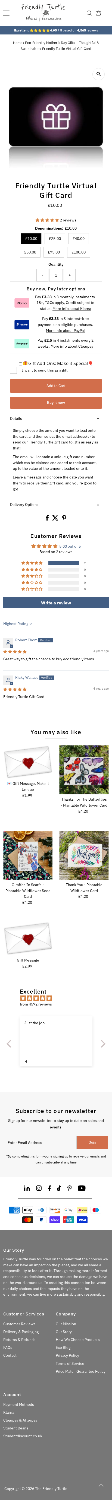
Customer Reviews (19, 1323)
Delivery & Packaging (21, 1331)
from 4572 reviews (36, 1004)
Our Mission (66, 1323)
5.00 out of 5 (70, 546)
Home (17, 42)
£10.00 (31, 238)
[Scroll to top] (101, 1485)
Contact (10, 1355)
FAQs (7, 1347)
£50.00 (30, 252)
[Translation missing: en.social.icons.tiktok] (59, 1189)
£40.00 (79, 238)
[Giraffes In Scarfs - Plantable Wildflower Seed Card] (27, 855)
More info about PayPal (65, 330)
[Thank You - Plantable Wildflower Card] (83, 855)
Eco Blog (63, 1347)
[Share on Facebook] (47, 519)
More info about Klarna (71, 308)
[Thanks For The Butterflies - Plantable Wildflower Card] (83, 769)
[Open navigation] (6, 13)
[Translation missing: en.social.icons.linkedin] (27, 1189)
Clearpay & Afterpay (20, 1420)
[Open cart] (98, 13)
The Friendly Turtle (51, 1488)
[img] (15, 651)
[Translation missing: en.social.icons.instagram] (39, 1189)
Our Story (64, 1331)
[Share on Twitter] (55, 519)
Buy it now (56, 402)
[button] (48, 220)
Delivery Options (24, 504)
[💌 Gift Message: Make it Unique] (27, 762)
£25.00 (55, 238)
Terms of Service (70, 1363)
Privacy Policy (67, 1355)
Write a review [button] (56, 602)
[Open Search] (89, 13)
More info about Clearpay (72, 346)
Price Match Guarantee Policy (80, 1371)
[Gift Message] (27, 938)
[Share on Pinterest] (64, 519)
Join (92, 1142)
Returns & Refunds (19, 1339)
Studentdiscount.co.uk (22, 1436)
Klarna (8, 1412)
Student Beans (15, 1428)
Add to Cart (56, 385)
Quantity (55, 264)
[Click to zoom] (98, 74)
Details (16, 418)
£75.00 (54, 252)
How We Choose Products (78, 1339)
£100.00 (78, 252)
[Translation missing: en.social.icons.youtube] (82, 1189)
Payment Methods (18, 1404)
